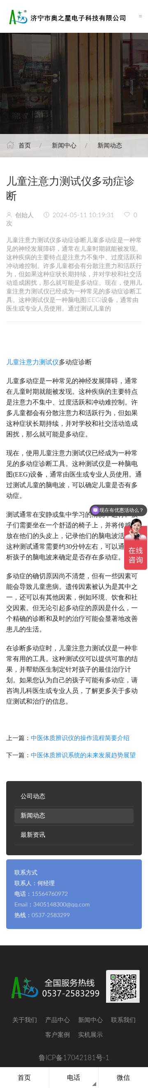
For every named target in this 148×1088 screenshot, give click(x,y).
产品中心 (57, 1020)
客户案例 (57, 1035)
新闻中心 (64, 146)
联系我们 (123, 1020)
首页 (24, 146)
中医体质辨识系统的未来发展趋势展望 (83, 755)
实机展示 (90, 1035)
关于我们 (24, 1020)
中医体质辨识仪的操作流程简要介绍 (80, 738)
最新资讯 (33, 835)
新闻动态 (109, 146)
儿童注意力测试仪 (32, 362)
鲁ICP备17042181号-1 (74, 1057)
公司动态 (33, 796)
